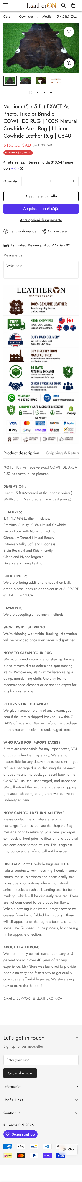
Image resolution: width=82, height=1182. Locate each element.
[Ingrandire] (69, 63)
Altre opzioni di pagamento (41, 220)
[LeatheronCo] (41, 5)
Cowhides (26, 16)
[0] (73, 5)
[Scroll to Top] (73, 1157)
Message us (12, 255)
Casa (6, 16)
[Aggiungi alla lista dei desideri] (69, 32)
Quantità (10, 181)
